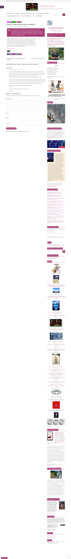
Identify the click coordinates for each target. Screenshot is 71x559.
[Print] (21, 54)
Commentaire (9, 98)
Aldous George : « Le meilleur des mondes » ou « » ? (24, 0)
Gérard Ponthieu (17, 26)
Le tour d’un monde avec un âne (13, 15)
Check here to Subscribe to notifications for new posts (18, 131)
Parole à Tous (9, 68)
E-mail (7, 118)
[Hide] (0, 9)
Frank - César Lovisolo (51, 209)
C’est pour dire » (49, 524)
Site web (7, 123)
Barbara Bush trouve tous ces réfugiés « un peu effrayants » (16, 59)
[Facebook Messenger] (19, 54)
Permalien (22, 69)
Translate (53, 537)
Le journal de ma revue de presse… (38, 58)
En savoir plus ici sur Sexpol (51, 513)
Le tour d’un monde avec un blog (27, 13)
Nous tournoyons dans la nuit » (42, 13)
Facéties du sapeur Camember (54, 98)
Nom (7, 113)
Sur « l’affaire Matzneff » (26, 15)
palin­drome (60, 400)
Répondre (10, 90)
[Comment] (8, 54)
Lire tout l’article (11, 48)
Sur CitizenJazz (39, 15)
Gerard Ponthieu (50, 204)
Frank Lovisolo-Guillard (51, 201)
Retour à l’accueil (10, 13)
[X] (13, 54)
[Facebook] (11, 54)
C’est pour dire (47, 6)
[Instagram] (15, 54)
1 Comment (26, 26)
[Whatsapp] (17, 54)
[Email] (10, 54)
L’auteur (17, 13)
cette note (11, 86)
